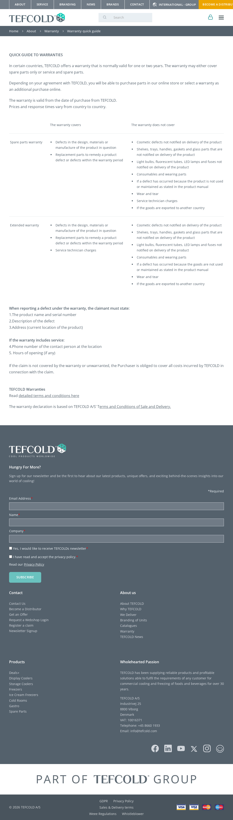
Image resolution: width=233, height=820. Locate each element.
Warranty (127, 631)
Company (17, 531)
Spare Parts (18, 711)
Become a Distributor (25, 609)
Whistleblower (133, 814)
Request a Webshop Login (29, 620)
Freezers (15, 689)
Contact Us (17, 603)
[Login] (210, 18)
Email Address (21, 498)
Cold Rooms (18, 700)
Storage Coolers (21, 684)
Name (14, 515)
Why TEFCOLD (130, 609)
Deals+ (14, 673)
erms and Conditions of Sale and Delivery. (135, 406)
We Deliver (128, 614)
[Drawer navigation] (221, 18)
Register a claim (21, 625)
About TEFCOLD (132, 603)
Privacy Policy (34, 564)
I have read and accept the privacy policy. (45, 557)
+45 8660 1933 (148, 725)
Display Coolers (21, 678)
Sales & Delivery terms (116, 807)
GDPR (103, 801)
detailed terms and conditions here (49, 395)
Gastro (14, 706)
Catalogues (128, 625)
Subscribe (25, 577)
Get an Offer (18, 614)
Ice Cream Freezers (23, 695)
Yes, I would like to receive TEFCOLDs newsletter (50, 548)
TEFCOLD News (131, 637)
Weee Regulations (102, 814)
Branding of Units (133, 620)
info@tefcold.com (143, 731)
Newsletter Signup (23, 631)
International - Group (177, 5)
